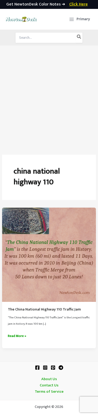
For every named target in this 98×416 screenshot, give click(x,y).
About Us (49, 379)
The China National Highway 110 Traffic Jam (44, 309)
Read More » (17, 336)
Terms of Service (49, 392)
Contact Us (49, 385)
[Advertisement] (49, 97)
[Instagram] (45, 367)
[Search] (79, 37)
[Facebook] (37, 367)
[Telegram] (61, 367)
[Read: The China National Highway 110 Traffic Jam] (49, 254)
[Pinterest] (53, 367)
